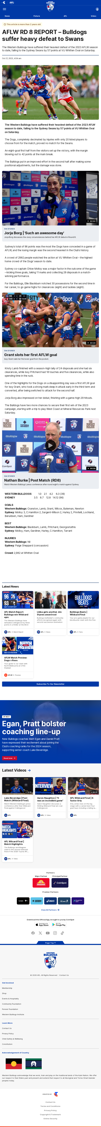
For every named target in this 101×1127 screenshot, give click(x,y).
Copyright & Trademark (50, 1114)
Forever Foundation (10, 1009)
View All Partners (49, 910)
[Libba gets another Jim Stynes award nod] (50, 613)
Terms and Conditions (50, 1106)
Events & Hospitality (10, 999)
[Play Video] (50, 198)
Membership (7, 988)
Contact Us (64, 975)
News (7, 16)
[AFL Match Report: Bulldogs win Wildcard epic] (17, 613)
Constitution (7, 1044)
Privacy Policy (8, 1033)
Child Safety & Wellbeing (12, 1039)
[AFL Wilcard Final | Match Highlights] (17, 841)
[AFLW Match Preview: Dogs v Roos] (17, 658)
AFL (65, 16)
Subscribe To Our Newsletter (50, 684)
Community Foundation (11, 1004)
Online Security (50, 1118)
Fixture (37, 16)
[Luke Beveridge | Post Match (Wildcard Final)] (17, 798)
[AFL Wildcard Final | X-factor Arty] (83, 798)
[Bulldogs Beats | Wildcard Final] (83, 613)
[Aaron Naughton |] (50, 798)
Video (93, 16)
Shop (4, 993)
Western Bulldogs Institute (13, 1014)
